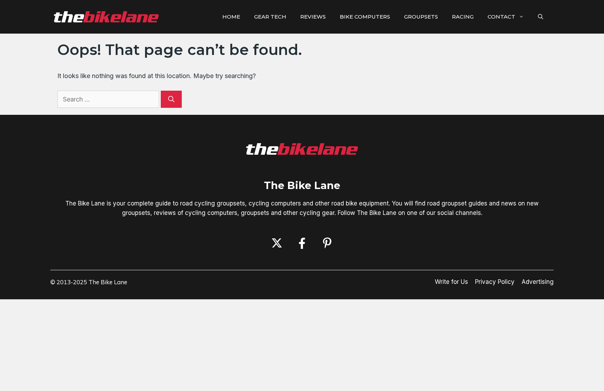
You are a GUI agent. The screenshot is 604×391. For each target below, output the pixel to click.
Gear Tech (270, 16)
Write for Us (451, 281)
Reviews (313, 16)
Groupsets (421, 16)
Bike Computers (365, 16)
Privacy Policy (495, 281)
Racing (463, 16)
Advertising (538, 281)
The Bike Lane (302, 185)
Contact (501, 16)
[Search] (171, 99)
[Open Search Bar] (540, 16)
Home (231, 16)
